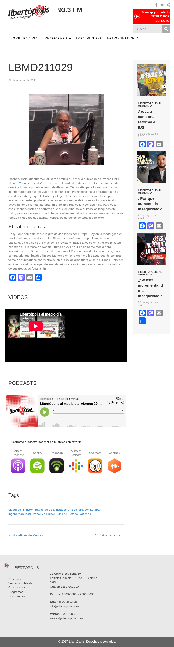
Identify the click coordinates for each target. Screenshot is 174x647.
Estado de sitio (44, 509)
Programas (15, 592)
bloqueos (14, 509)
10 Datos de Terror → (109, 535)
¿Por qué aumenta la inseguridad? (150, 203)
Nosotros (14, 579)
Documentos (16, 596)
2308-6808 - (70, 614)
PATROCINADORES (123, 38)
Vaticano (85, 514)
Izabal (36, 514)
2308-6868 (69, 602)
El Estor (27, 509)
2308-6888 (69, 594)
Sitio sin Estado (30, 183)
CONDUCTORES (25, 38)
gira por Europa (89, 509)
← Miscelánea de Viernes (25, 535)
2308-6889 (87, 594)
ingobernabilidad (19, 514)
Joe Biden (49, 514)
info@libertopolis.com (64, 606)
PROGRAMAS (56, 38)
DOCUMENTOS (88, 38)
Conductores (17, 587)
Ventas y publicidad (21, 583)
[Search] (166, 29)
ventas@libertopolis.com (66, 618)
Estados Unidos (66, 509)
